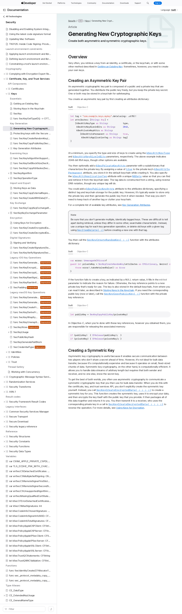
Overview (77, 56)
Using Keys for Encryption (130, 407)
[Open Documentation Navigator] (4, 10)
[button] (148, 3)
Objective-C (82, 107)
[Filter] (25, 609)
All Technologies (14, 16)
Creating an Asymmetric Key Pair (97, 80)
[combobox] (25, 609)
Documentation (17, 10)
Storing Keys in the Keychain (118, 290)
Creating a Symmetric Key (91, 350)
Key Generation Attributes (136, 205)
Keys (87, 21)
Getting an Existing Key (110, 66)
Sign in (157, 3)
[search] (24, 609)
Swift (70, 107)
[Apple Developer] (29, 3)
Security (72, 21)
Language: (165, 10)
